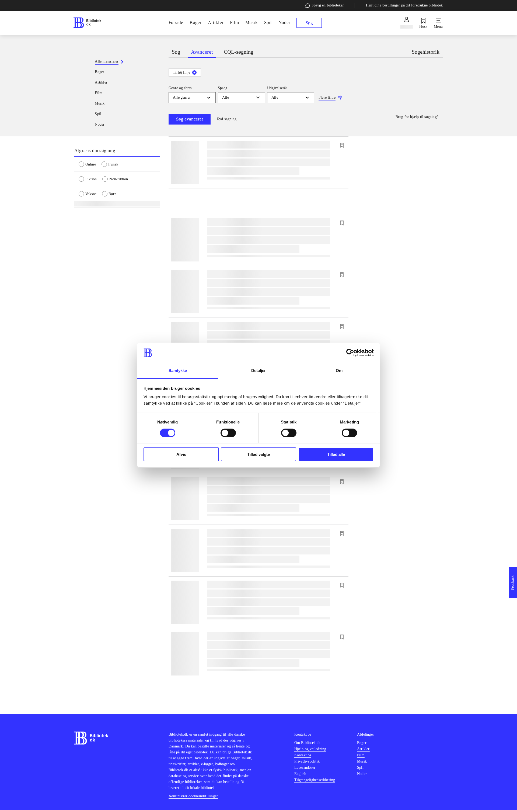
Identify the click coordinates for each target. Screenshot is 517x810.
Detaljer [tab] (258, 370)
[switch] (228, 433)
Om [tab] (339, 370)
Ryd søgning (226, 119)
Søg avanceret (189, 119)
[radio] (90, 164)
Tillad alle (336, 454)
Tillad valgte (258, 454)
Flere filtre (327, 97)
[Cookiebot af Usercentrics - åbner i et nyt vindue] (350, 353)
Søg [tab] (176, 52)
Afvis (181, 454)
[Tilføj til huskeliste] (341, 145)
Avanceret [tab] (202, 52)
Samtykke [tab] (178, 370)
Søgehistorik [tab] (425, 52)
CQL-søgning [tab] (238, 52)
